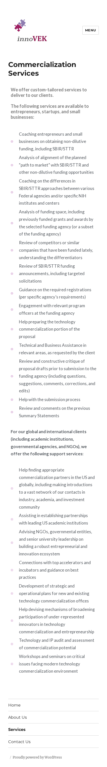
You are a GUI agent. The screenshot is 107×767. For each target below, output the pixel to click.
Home (14, 705)
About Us (17, 717)
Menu (90, 30)
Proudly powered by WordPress (37, 757)
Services (17, 729)
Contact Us (19, 741)
